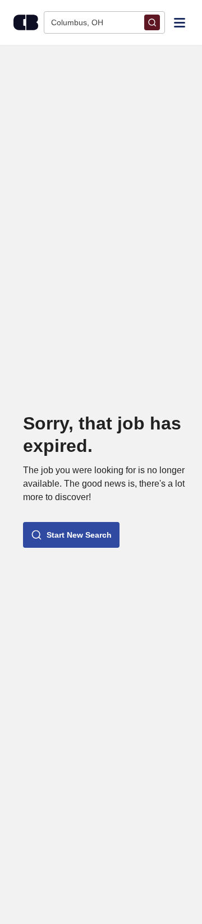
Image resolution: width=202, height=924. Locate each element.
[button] (71, 535)
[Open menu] (180, 22)
